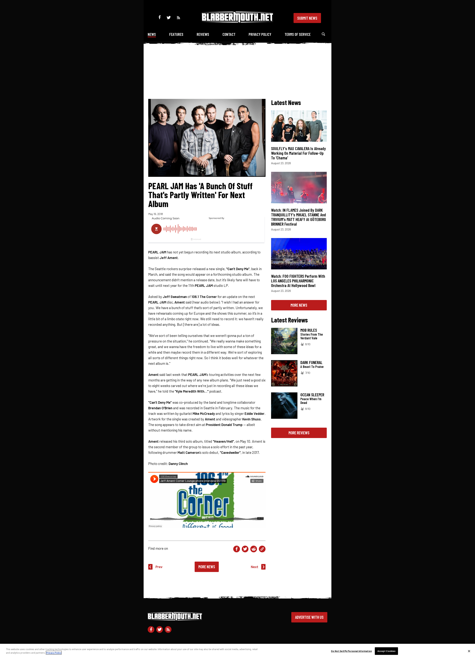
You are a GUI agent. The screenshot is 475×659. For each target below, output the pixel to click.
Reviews (203, 34)
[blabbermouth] (237, 21)
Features (176, 34)
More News (206, 566)
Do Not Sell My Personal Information (351, 651)
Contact (228, 34)
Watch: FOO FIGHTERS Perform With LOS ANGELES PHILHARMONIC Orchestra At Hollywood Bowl (298, 280)
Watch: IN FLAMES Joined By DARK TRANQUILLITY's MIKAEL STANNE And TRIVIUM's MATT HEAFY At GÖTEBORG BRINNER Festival (298, 217)
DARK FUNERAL (311, 362)
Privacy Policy (260, 34)
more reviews (299, 432)
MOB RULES (308, 330)
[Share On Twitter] (245, 549)
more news (299, 305)
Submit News (307, 18)
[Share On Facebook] (236, 549)
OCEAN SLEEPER (312, 394)
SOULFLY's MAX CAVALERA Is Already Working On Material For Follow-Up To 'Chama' (298, 153)
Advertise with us (309, 617)
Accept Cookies (386, 651)
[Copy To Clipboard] (262, 549)
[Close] (469, 651)
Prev (159, 567)
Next (254, 567)
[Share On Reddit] (253, 549)
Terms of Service (298, 34)
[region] (237, 651)
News (152, 34)
